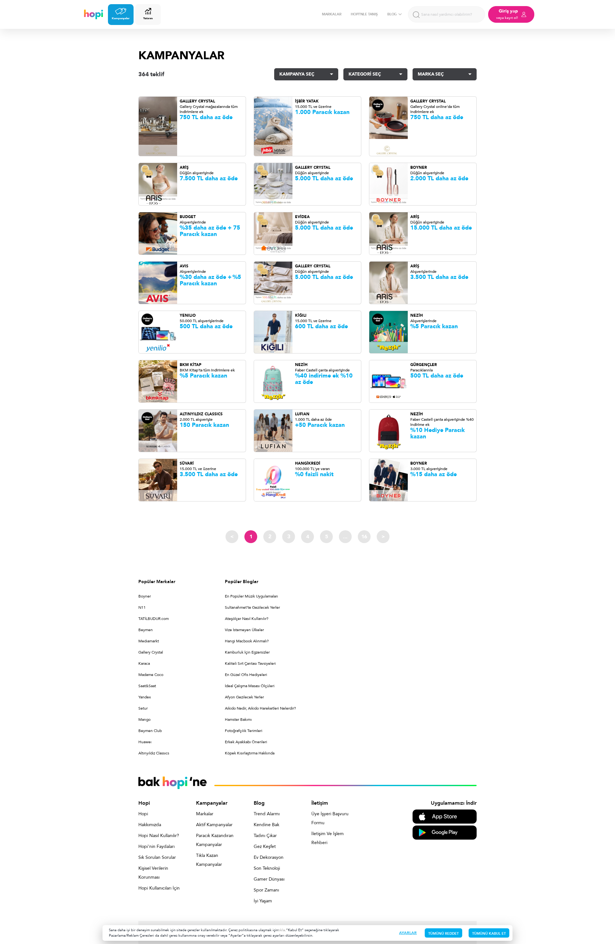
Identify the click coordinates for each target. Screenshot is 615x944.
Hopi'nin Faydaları (156, 846)
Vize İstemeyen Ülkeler (244, 629)
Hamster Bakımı (238, 719)
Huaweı (145, 742)
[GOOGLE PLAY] (445, 832)
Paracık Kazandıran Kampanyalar (215, 840)
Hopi (143, 814)
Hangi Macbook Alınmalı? (247, 641)
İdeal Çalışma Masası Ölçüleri (250, 685)
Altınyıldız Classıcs (153, 753)
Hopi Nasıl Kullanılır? (158, 836)
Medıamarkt (148, 641)
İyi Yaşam (263, 901)
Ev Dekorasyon (268, 857)
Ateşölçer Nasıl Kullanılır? (246, 618)
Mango (144, 719)
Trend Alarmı (267, 814)
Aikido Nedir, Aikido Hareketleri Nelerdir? (260, 708)
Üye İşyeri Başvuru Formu (329, 818)
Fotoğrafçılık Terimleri (243, 730)
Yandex (144, 697)
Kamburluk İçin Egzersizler (247, 652)
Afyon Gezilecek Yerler (244, 697)
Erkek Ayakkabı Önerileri (246, 742)
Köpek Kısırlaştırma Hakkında (250, 753)
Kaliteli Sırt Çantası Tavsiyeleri (250, 663)
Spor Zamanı (266, 890)
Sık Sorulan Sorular (157, 857)
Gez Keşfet (265, 846)
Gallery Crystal (150, 652)
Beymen (145, 629)
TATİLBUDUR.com (153, 618)
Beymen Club (150, 730)
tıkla (281, 930)
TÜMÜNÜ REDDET (443, 933)
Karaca (144, 663)
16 (364, 536)
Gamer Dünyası (269, 879)
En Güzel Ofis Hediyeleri (246, 674)
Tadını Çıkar (265, 836)
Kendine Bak (266, 825)
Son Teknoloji (267, 868)
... (345, 536)
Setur (143, 708)
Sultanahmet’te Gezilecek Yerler (252, 607)
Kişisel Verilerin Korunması (153, 872)
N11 (142, 607)
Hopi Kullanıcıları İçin (159, 888)
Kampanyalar (121, 18)
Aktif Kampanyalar (214, 825)
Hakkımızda (149, 825)
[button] (306, 74)
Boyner (144, 596)
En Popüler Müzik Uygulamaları (251, 596)
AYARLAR (408, 932)
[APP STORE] (445, 816)
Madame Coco (150, 674)
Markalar (204, 814)
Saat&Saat (147, 685)
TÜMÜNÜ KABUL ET (489, 933)
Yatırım (147, 18)
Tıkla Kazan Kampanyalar (209, 859)
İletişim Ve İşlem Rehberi (327, 838)
